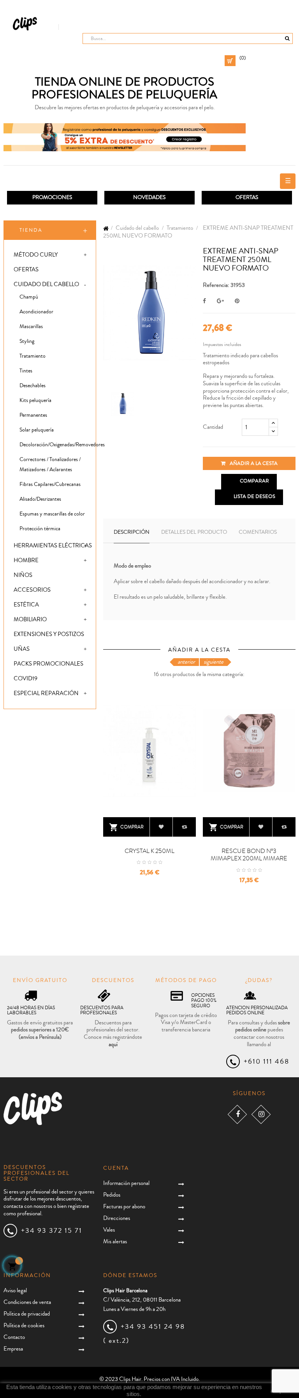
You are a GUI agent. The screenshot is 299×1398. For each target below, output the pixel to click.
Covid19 (25, 679)
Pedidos (111, 1195)
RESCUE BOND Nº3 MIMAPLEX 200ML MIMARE (249, 855)
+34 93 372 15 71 (51, 1230)
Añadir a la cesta (253, 463)
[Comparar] (184, 827)
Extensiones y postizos (49, 634)
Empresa (13, 1349)
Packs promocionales (48, 664)
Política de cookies (24, 1325)
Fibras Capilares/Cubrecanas (50, 484)
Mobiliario (30, 619)
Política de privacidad (27, 1314)
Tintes (25, 371)
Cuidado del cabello (46, 284)
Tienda (30, 230)
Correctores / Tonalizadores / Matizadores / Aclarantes (50, 465)
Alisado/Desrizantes (40, 499)
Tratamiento (32, 356)
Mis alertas (115, 1241)
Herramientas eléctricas (53, 546)
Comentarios (258, 532)
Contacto (14, 1337)
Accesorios (32, 590)
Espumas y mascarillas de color (52, 514)
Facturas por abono (124, 1206)
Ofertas (26, 270)
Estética (26, 605)
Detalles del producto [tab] (194, 532)
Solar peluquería (36, 430)
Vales (109, 1230)
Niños (23, 575)
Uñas (22, 649)
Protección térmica (39, 529)
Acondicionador (36, 312)
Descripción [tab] (132, 532)
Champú (28, 297)
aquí (113, 1044)
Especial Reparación (46, 693)
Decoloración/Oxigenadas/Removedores (57, 445)
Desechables (32, 386)
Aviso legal (15, 1290)
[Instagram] (261, 1114)
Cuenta (116, 1168)
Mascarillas (31, 326)
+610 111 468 (266, 1061)
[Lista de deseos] (161, 827)
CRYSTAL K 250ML (149, 851)
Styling (26, 341)
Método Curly (36, 255)
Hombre (26, 560)
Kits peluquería (35, 400)
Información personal (126, 1183)
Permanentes (33, 415)
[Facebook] (237, 1114)
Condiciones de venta (27, 1302)
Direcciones (116, 1218)
